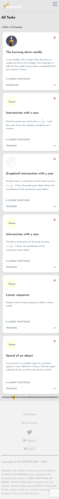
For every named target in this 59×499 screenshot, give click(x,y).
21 (35, 397)
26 (46, 397)
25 (44, 397)
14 (21, 397)
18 (28, 397)
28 (51, 397)
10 (14, 397)
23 (39, 397)
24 (41, 397)
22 (37, 397)
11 (15, 397)
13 (19, 397)
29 (53, 397)
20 (32, 397)
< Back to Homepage (11, 27)
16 (25, 397)
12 (17, 397)
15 (23, 397)
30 (56, 397)
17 (26, 397)
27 (49, 397)
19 (30, 397)
